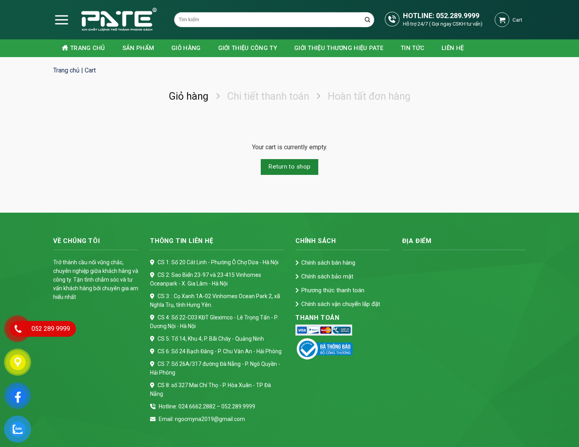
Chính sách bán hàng (328, 262)
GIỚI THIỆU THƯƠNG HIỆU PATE (338, 48)
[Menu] (61, 19)
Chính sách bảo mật (327, 276)
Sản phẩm (138, 48)
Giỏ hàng (185, 48)
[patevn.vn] (106, 19)
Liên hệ (453, 48)
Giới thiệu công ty (247, 48)
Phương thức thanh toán (332, 290)
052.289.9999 (457, 15)
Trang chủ (87, 48)
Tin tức (412, 48)
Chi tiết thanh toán (268, 96)
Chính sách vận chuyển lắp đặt (340, 304)
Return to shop (289, 166)
